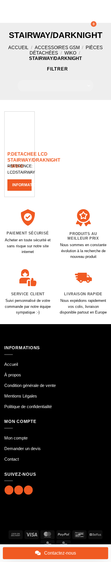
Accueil (18, 47)
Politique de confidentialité (28, 406)
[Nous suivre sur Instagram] (18, 489)
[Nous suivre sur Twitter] (28, 489)
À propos (12, 374)
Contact (11, 459)
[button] (7, 11)
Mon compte (16, 437)
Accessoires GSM (57, 47)
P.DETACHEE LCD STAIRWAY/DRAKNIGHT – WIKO (33, 160)
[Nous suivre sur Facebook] (9, 489)
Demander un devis (22, 448)
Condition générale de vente (30, 385)
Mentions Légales (20, 396)
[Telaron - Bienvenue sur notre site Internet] (54, 11)
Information (22, 185)
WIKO (70, 53)
